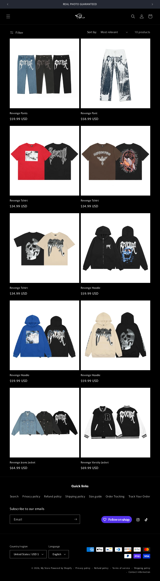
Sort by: (92, 32)
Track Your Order (139, 496)
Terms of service (121, 567)
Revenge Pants (19, 113)
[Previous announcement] (7, 4)
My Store (45, 567)
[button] (8, 16)
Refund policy (53, 496)
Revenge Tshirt (19, 200)
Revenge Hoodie (90, 288)
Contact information (139, 571)
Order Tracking (115, 496)
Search (14, 496)
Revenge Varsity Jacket (95, 462)
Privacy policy (31, 496)
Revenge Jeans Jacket (23, 462)
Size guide (95, 496)
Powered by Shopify (61, 567)
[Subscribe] (75, 519)
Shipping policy (75, 496)
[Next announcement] (152, 4)
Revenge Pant (89, 113)
